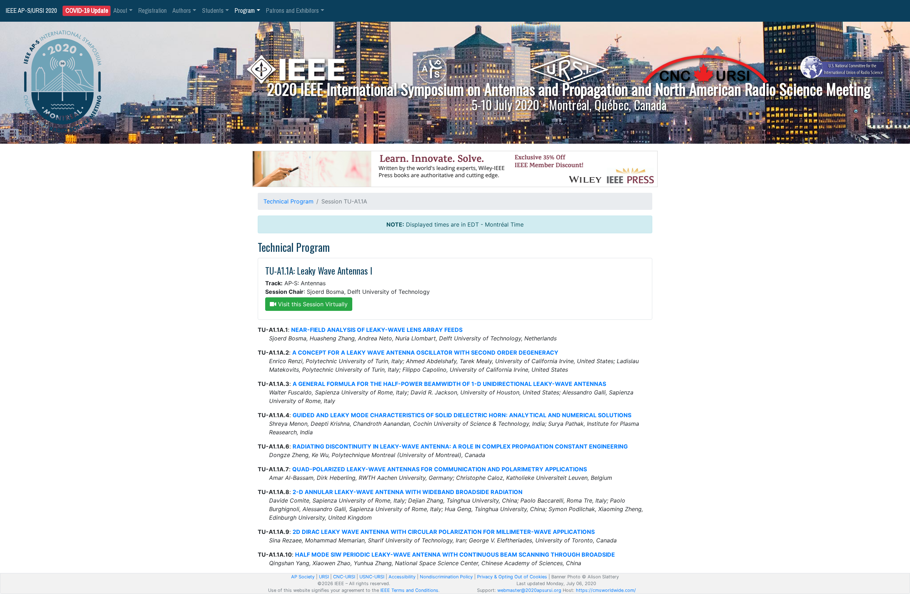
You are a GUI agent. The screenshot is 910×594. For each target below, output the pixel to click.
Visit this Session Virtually (312, 304)
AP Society (303, 576)
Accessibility (402, 576)
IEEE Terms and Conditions (409, 590)
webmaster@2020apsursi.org (529, 590)
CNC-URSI (344, 576)
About (120, 10)
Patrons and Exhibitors (292, 10)
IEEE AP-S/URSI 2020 (31, 10)
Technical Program (288, 201)
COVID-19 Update (86, 11)
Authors (181, 10)
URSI (324, 576)
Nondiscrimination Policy (446, 576)
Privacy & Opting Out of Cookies (512, 576)
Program (245, 10)
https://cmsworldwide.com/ (606, 590)
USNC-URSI (371, 576)
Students (213, 10)
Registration (152, 10)
